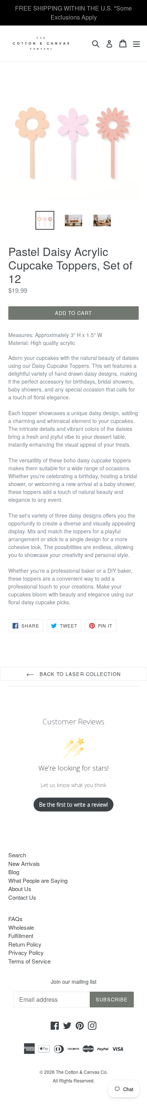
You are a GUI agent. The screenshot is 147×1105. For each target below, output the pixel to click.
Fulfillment (20, 935)
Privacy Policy (26, 952)
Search (17, 855)
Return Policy (24, 944)
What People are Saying (37, 880)
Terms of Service (29, 961)
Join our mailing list (73, 982)
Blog (13, 872)
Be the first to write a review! (73, 804)
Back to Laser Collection (79, 673)
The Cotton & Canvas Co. (82, 1072)
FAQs (15, 919)
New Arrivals (24, 863)
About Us (19, 889)
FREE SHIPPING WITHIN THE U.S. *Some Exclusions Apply (73, 12)
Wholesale (21, 927)
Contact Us (22, 897)
